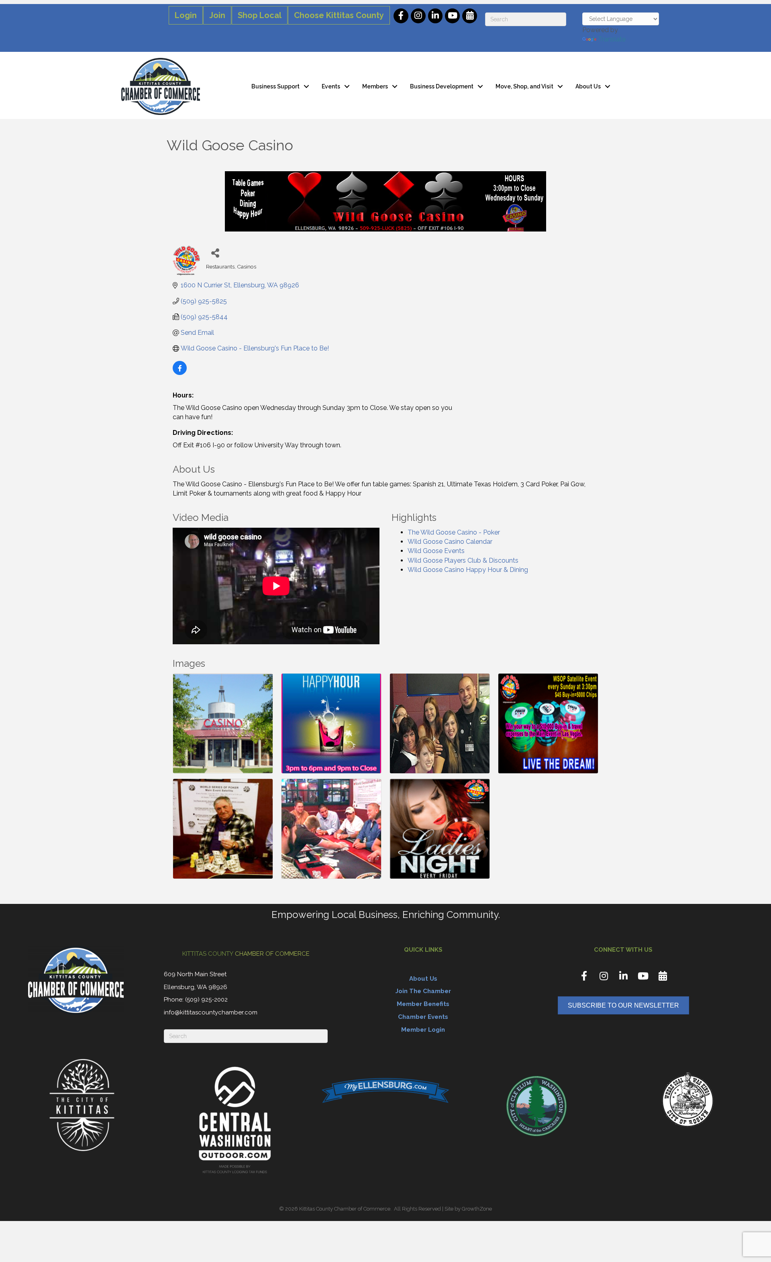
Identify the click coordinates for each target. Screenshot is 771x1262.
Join (217, 15)
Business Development (441, 86)
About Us (588, 86)
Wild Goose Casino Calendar (450, 541)
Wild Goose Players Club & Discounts (463, 560)
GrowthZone (477, 1209)
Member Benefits (423, 1004)
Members (375, 86)
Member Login (423, 1029)
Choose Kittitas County (339, 15)
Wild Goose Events (436, 551)
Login (186, 15)
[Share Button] (215, 253)
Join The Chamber (423, 991)
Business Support (275, 86)
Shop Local (259, 15)
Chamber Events (423, 1016)
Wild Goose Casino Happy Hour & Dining (468, 570)
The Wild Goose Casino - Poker (454, 532)
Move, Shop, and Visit (524, 86)
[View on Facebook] (180, 373)
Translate (612, 39)
